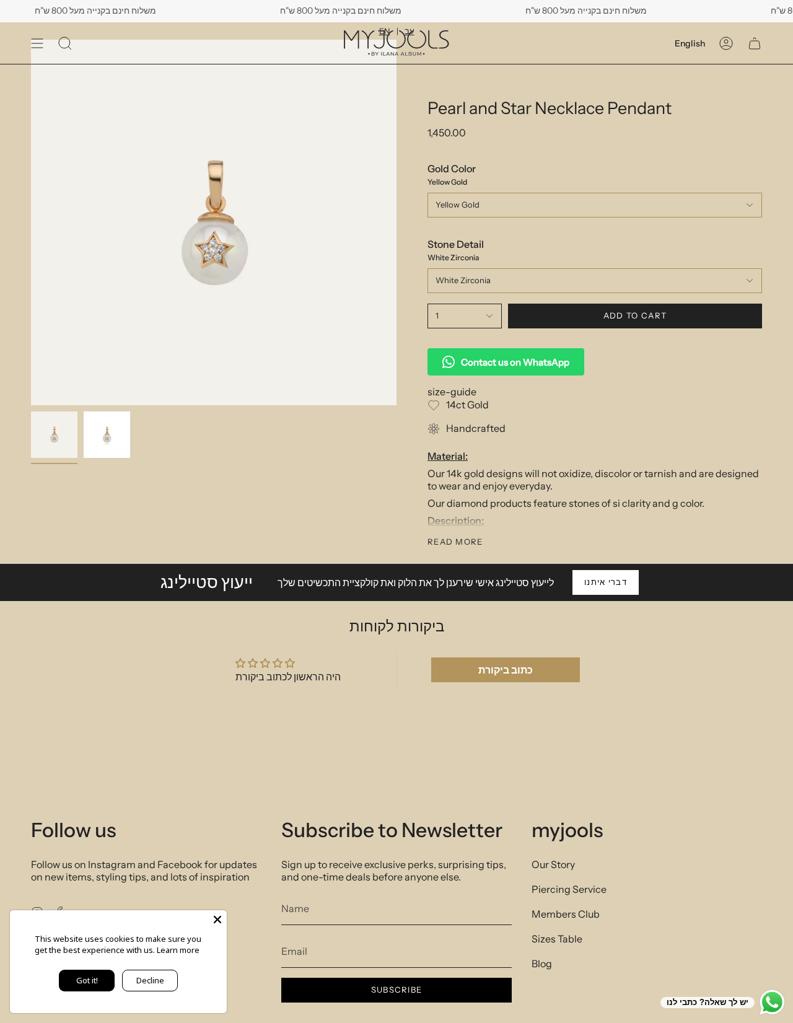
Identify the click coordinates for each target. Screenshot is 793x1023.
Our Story (553, 864)
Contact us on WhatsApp (515, 362)
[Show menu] (37, 43)
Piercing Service (569, 889)
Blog (542, 963)
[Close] (217, 919)
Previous (31, 222)
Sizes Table (557, 939)
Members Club (566, 914)
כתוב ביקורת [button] (505, 670)
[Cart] (754, 43)
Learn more (178, 949)
